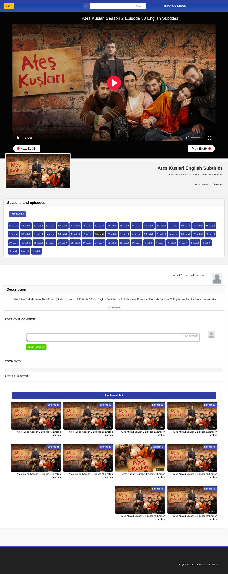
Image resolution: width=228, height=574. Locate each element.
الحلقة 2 (25, 251)
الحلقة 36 (26, 234)
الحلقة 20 (13, 242)
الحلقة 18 (38, 242)
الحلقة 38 (210, 225)
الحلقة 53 (26, 225)
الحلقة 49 (75, 225)
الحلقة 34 (50, 234)
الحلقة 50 (63, 225)
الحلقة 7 (172, 242)
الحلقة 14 (87, 242)
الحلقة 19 (26, 242)
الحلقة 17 (50, 242)
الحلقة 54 (13, 225)
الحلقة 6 (183, 242)
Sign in (9, 6)
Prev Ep (200, 148)
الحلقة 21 (210, 234)
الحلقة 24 (173, 234)
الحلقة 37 (13, 234)
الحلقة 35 (38, 234)
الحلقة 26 (149, 234)
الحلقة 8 (160, 242)
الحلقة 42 (161, 225)
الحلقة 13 (99, 242)
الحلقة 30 (99, 234)
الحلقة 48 (87, 225)
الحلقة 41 (173, 225)
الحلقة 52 (38, 225)
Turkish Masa (174, 6)
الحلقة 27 (136, 234)
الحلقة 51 (50, 225)
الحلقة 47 (99, 225)
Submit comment (36, 347)
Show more (114, 307)
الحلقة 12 (112, 242)
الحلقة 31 (87, 234)
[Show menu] (157, 6)
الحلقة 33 (63, 234)
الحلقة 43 (149, 225)
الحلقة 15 (75, 242)
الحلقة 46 (112, 225)
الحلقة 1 (37, 251)
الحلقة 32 (75, 234)
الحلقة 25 (161, 234)
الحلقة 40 (185, 225)
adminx (200, 275)
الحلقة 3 (13, 251)
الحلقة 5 (195, 242)
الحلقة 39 (198, 225)
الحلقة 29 (112, 234)
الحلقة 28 (124, 234)
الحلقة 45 (124, 225)
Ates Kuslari (17, 213)
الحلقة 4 (207, 242)
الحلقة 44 (136, 225)
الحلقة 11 (124, 242)
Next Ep (27, 148)
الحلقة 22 (198, 234)
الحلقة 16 (63, 242)
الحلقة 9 (149, 242)
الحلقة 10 (136, 242)
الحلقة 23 (185, 234)
